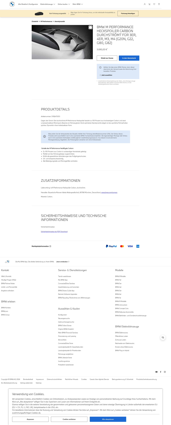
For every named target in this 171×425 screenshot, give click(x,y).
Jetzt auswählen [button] (107, 75)
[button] (90, 27)
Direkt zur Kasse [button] (107, 58)
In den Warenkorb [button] (129, 58)
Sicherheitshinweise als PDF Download (54, 232)
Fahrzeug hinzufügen (128, 13)
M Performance (46, 21)
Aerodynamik (60, 21)
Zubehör (35, 21)
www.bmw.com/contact (109, 192)
